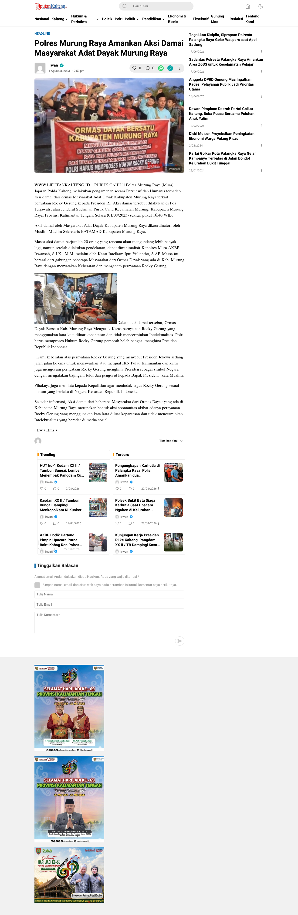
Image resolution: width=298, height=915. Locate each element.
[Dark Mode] (261, 6)
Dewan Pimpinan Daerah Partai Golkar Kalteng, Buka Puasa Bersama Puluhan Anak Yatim (221, 114)
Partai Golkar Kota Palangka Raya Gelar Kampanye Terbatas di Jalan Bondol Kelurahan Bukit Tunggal (222, 158)
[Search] (124, 6)
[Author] (40, 68)
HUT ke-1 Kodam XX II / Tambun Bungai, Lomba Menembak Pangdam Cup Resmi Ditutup (61, 470)
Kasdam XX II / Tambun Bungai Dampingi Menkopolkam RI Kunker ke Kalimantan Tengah (60, 505)
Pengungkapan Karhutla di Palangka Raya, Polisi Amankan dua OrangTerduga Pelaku (137, 470)
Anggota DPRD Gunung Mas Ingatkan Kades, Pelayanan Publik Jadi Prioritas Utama (221, 84)
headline (42, 33)
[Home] (248, 6)
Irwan (53, 65)
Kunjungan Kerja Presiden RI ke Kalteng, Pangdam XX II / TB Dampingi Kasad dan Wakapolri (137, 540)
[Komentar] (147, 68)
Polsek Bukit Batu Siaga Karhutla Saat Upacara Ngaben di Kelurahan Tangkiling (135, 505)
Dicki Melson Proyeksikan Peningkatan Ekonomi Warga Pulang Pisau (221, 136)
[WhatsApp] (161, 68)
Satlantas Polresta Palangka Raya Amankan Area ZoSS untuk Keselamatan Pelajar (226, 62)
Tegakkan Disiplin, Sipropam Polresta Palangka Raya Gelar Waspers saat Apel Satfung (223, 40)
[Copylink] (170, 68)
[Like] (134, 68)
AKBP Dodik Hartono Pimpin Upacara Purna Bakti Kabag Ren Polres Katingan (59, 540)
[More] (179, 68)
